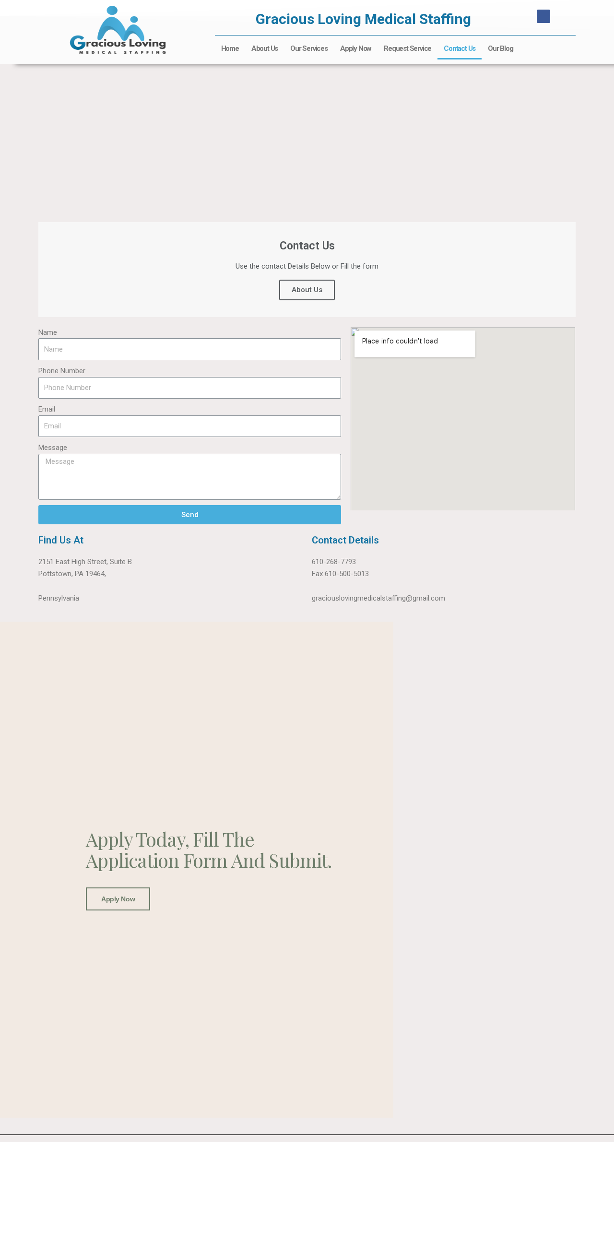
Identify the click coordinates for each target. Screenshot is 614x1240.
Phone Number (61, 370)
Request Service (407, 48)
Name (47, 332)
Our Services (309, 48)
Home (230, 48)
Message (52, 447)
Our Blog (500, 48)
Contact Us (459, 48)
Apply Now (355, 48)
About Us (264, 48)
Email (46, 409)
